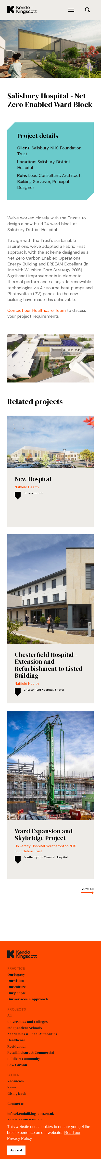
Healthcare (16, 1040)
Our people (16, 992)
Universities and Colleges (27, 1021)
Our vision (15, 980)
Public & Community (23, 1058)
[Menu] (71, 10)
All (9, 1015)
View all (87, 888)
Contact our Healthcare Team (36, 310)
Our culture (16, 986)
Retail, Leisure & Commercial (30, 1052)
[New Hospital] (50, 471)
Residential (16, 1046)
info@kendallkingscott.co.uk (30, 1113)
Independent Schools (24, 1027)
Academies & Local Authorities (32, 1033)
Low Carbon (17, 1064)
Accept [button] (16, 1150)
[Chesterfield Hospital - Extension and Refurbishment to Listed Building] (50, 618)
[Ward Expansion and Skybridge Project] (50, 795)
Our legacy (16, 974)
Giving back (16, 1093)
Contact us (16, 1103)
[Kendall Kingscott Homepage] (22, 10)
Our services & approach (27, 999)
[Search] (87, 10)
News (11, 1087)
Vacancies (15, 1081)
